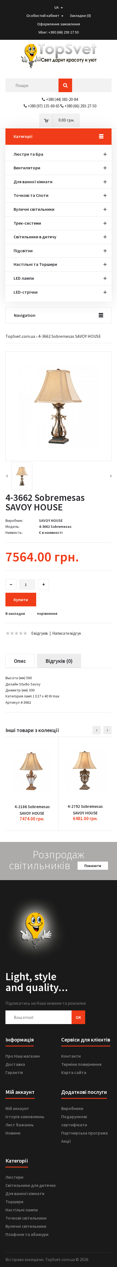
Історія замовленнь (24, 1116)
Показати (92, 865)
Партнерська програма (84, 1133)
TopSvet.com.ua (20, 336)
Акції (66, 1141)
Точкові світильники (26, 1218)
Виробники (72, 1108)
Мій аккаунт (17, 1108)
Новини (12, 1133)
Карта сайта (73, 1072)
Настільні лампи (21, 1209)
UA (57, 7)
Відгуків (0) (59, 660)
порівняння (47, 613)
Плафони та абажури (26, 1234)
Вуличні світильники (25, 1226)
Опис (20, 660)
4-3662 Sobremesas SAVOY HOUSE (69, 336)
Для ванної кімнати (24, 1193)
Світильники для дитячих (30, 1185)
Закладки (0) (80, 15)
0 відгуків (39, 633)
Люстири (14, 1177)
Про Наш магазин (22, 1056)
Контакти (71, 1056)
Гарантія (14, 1072)
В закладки (15, 613)
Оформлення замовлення (58, 24)
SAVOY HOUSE (51, 520)
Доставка (15, 1064)
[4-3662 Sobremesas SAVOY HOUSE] (58, 406)
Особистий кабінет (43, 15)
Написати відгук (66, 633)
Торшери (14, 1201)
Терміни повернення (81, 1064)
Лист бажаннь (19, 1124)
